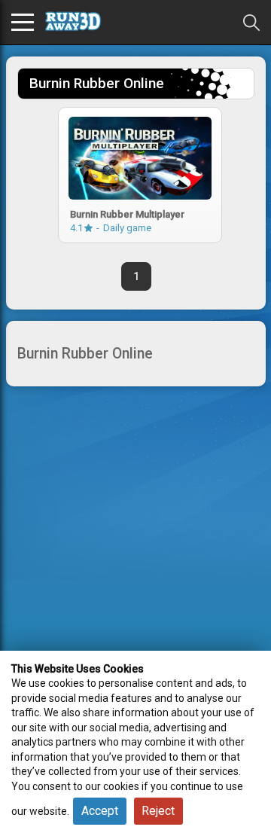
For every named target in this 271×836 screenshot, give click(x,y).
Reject (158, 811)
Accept (99, 811)
